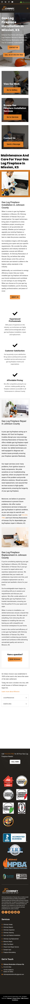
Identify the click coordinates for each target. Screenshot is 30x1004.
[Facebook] (3, 912)
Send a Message (13, 144)
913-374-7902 (9, 754)
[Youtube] (9, 912)
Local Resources (8, 697)
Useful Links (7, 704)
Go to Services (12, 117)
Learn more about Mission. (11, 691)
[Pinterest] (18, 912)
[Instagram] (6, 912)
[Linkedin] (12, 912)
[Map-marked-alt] (15, 912)
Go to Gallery (12, 90)
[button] (27, 8)
